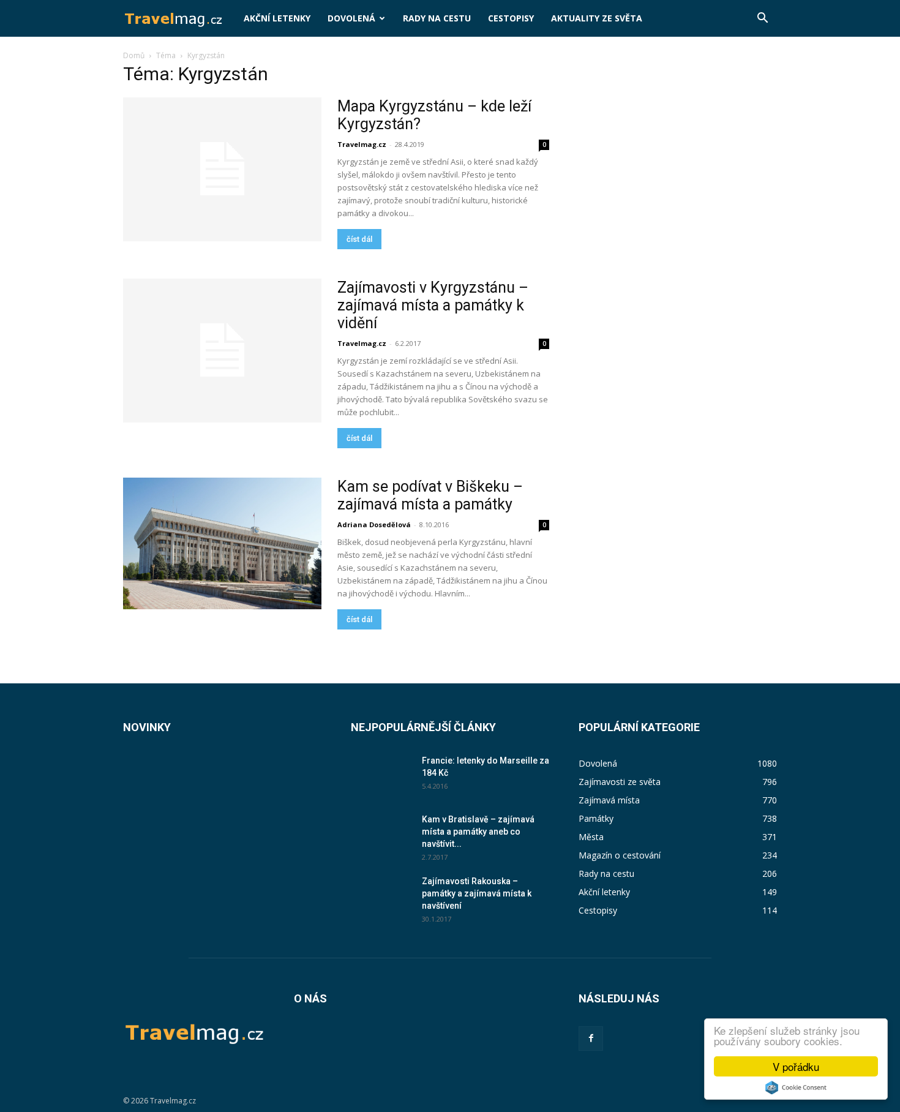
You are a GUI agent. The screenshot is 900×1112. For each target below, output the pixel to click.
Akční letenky (277, 18)
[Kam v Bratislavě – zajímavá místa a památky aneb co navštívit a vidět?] (381, 833)
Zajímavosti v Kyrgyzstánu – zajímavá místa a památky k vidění (432, 305)
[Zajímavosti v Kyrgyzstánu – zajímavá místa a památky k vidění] (222, 351)
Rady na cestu (437, 18)
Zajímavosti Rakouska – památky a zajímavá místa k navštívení (476, 893)
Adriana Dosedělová (374, 524)
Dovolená (351, 18)
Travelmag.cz (361, 144)
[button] (762, 19)
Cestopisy (511, 18)
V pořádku (796, 1066)
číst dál (359, 239)
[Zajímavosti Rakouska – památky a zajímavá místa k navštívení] (381, 895)
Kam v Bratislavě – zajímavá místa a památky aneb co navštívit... (478, 831)
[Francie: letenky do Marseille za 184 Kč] (381, 774)
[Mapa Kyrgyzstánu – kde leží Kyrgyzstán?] (222, 169)
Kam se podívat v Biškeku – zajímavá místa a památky (430, 495)
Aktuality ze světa (596, 18)
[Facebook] (591, 1038)
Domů (133, 55)
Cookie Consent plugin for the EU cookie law (796, 1087)
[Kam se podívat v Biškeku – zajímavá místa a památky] (222, 543)
